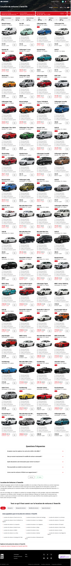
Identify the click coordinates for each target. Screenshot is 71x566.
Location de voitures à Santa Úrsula (57, 527)
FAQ (26, 554)
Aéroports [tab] (10, 508)
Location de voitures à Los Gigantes (34, 524)
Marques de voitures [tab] (21, 508)
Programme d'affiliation (57, 564)
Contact (16, 558)
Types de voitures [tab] (46, 508)
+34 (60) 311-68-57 (55, 1)
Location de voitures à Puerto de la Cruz (13, 517)
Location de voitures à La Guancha (11, 524)
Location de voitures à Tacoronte (56, 520)
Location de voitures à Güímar (33, 533)
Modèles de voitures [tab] (33, 508)
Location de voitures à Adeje (32, 527)
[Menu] (70, 1)
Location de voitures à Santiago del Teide (13, 537)
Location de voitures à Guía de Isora (12, 527)
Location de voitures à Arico (32, 530)
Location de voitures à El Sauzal (56, 524)
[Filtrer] (69, 14)
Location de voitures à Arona (55, 530)
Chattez (39, 477)
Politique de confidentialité (34, 564)
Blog (26, 556)
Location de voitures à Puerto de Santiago (36, 517)
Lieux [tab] (3, 508)
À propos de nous (18, 556)
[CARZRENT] (5, 1)
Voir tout (31, 477)
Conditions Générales (45, 564)
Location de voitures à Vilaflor (10, 530)
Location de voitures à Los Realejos (34, 520)
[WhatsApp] (63, 2)
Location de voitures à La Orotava (56, 517)
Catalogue (16, 554)
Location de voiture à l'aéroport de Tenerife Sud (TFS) (13, 546)
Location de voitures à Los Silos (11, 533)
